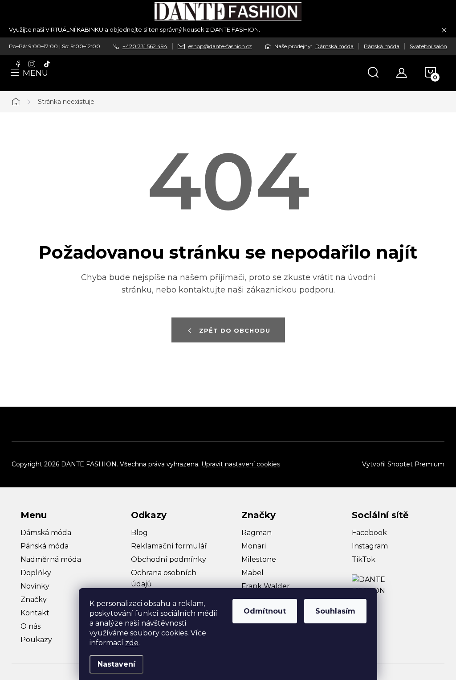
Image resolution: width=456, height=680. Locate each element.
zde (131, 643)
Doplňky (35, 573)
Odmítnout (265, 611)
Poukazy (36, 639)
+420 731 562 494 (144, 46)
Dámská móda (334, 46)
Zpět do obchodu (234, 330)
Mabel (252, 573)
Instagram (370, 546)
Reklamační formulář (169, 546)
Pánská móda (381, 46)
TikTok (363, 559)
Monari (253, 546)
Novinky (34, 586)
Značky (33, 599)
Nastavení (116, 664)
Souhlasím (335, 611)
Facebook (369, 532)
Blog (139, 532)
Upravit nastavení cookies (240, 464)
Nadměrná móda (50, 559)
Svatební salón (428, 46)
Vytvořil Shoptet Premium (403, 464)
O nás (30, 626)
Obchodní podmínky (168, 559)
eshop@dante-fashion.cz (220, 46)
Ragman (256, 532)
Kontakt (34, 613)
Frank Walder (265, 586)
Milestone (258, 559)
